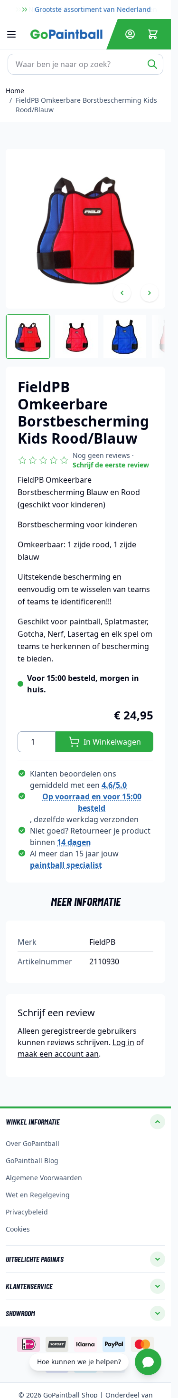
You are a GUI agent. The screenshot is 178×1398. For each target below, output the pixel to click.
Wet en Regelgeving (38, 1194)
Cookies (18, 1228)
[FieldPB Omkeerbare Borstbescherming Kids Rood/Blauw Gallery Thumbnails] (85, 336)
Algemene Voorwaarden (44, 1177)
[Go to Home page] (66, 34)
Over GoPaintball (32, 1143)
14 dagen (74, 842)
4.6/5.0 (114, 785)
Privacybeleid (27, 1211)
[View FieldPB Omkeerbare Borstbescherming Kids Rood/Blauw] (28, 336)
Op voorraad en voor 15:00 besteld (91, 802)
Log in (123, 1042)
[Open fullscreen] (85, 229)
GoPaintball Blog (32, 1160)
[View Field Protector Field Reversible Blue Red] (76, 336)
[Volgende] (149, 293)
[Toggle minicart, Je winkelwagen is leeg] (152, 34)
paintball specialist (66, 865)
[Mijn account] (130, 34)
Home (15, 90)
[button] (85, 460)
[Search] (152, 64)
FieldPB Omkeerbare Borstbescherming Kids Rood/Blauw (86, 105)
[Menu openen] (16, 34)
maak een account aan (58, 1053)
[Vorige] (122, 293)
